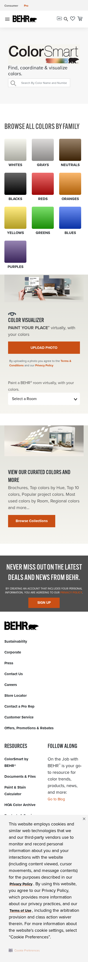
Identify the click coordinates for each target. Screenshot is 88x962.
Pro (26, 5)
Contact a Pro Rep (19, 706)
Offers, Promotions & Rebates (29, 728)
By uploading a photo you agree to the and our (40, 363)
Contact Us (13, 674)
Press (8, 663)
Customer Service (18, 717)
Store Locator (15, 695)
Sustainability (15, 641)
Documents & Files (20, 776)
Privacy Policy (44, 365)
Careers (10, 684)
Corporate (12, 652)
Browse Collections (32, 521)
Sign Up (44, 602)
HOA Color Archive (19, 804)
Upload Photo (44, 347)
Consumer (11, 5)
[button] (24, 950)
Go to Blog (56, 799)
